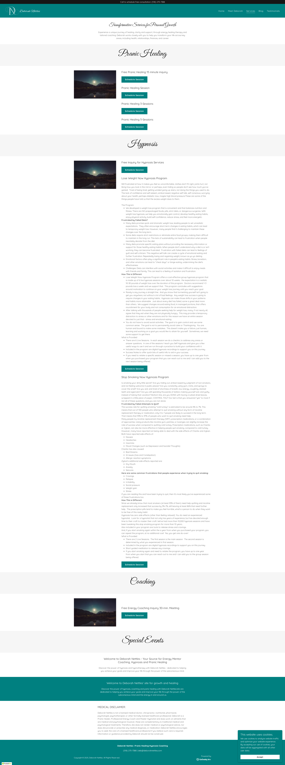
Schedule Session (134, 79)
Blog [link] (261, 11)
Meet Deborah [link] (235, 11)
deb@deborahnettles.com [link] (150, 750)
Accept (260, 757)
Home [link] (221, 11)
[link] (22, 10)
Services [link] (250, 11)
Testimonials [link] (273, 11)
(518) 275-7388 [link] (129, 750)
